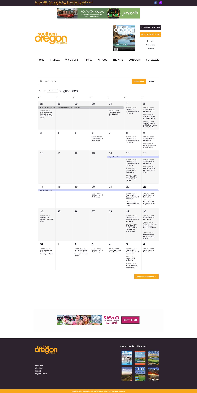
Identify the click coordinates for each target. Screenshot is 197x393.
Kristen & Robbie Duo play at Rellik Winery (148, 236)
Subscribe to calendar (145, 276)
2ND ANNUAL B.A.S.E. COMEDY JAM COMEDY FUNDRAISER (131, 229)
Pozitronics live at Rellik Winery (131, 266)
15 (127, 153)
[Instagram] (160, 2)
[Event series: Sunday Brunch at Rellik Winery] (155, 108)
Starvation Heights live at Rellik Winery (149, 117)
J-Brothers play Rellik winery (132, 204)
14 (110, 153)
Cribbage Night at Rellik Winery (97, 139)
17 (41, 186)
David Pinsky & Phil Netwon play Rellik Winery (149, 170)
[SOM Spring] (98, 324)
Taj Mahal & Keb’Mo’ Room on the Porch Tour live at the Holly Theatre (81, 253)
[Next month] (44, 90)
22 (127, 186)
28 (58, 104)
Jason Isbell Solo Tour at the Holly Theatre (131, 179)
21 (110, 186)
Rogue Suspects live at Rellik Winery (149, 146)
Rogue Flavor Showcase (130, 260)
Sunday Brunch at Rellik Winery (148, 110)
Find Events (139, 81)
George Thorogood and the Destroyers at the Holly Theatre (150, 125)
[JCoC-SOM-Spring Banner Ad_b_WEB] (98, 18)
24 (41, 211)
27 (41, 104)
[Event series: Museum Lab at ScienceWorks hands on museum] (137, 108)
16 (144, 153)
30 (93, 104)
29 (76, 104)
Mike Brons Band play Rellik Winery (148, 203)
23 (144, 186)
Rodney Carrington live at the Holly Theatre (115, 114)
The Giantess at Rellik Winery (131, 171)
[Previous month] (39, 90)
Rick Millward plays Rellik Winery (115, 251)
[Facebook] (155, 2)
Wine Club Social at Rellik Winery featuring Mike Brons (46, 252)
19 (76, 186)
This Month (52, 91)
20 (93, 186)
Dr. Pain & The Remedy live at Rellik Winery (46, 219)
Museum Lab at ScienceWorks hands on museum (132, 111)
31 (110, 104)
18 (58, 186)
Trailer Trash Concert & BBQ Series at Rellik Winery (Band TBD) (149, 227)
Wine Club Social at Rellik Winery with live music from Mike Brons (46, 115)
